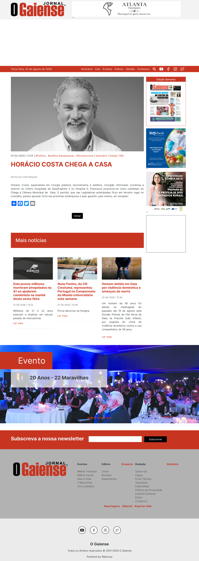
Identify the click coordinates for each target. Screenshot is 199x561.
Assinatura (141, 482)
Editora (119, 69)
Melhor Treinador (87, 471)
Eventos (107, 69)
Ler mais (18, 323)
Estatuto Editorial (145, 493)
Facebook (169, 69)
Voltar (77, 215)
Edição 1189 (116, 155)
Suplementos (109, 478)
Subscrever (155, 439)
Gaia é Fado (84, 478)
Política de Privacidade (148, 490)
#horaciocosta (84, 155)
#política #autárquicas (61, 155)
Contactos (143, 69)
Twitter (183, 69)
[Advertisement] (99, 42)
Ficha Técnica (143, 478)
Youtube (162, 69)
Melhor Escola (85, 475)
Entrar (138, 497)
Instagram (176, 69)
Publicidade (142, 486)
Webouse (107, 556)
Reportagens (112, 506)
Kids (97, 69)
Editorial (127, 506)
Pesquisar (155, 69)
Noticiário (87, 69)
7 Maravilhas (84, 482)
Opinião (130, 69)
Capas (139, 475)
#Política (40, 155)
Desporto (127, 464)
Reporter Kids (143, 506)
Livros (105, 471)
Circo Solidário (85, 486)
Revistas (106, 475)
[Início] (39, 9)
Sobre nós (141, 471)
